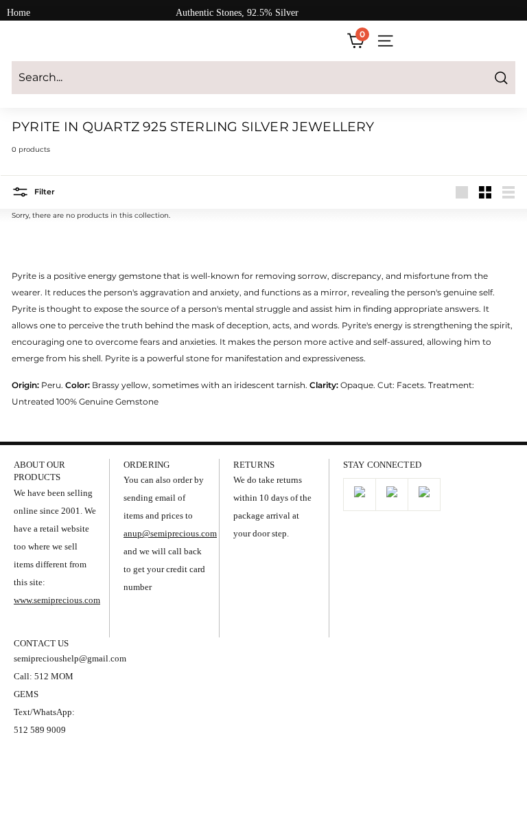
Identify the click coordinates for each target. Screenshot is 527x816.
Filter (43, 191)
